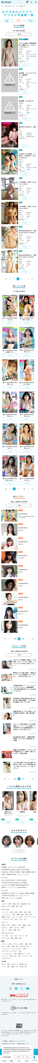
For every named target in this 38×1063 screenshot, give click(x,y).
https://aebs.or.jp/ (4, 1035)
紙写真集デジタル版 (8, 893)
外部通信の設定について (22, 1043)
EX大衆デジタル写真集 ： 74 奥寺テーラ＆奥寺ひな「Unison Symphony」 (27, 155)
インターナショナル (10, 919)
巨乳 (19, 912)
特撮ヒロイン (24, 953)
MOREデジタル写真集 (20, 882)
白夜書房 (9, 874)
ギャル (23, 919)
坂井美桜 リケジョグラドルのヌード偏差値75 (27, 74)
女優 (28, 944)
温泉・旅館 (17, 938)
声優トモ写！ (6, 898)
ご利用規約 (5, 1041)
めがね (6, 906)
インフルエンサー (9, 953)
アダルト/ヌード (6, 958)
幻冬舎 (23, 869)
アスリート (27, 956)
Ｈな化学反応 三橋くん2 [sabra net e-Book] (27, 183)
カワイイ (19, 927)
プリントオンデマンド (22, 895)
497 (23, 778)
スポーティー (30, 917)
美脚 (21, 914)
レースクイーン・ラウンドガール (14, 949)
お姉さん (16, 925)
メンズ (6, 966)
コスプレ (7, 904)
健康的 (6, 917)
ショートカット (9, 914)
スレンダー (8, 912)
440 (15, 638)
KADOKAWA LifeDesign (9, 869)
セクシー (7, 930)
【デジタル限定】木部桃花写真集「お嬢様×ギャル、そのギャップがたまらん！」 (27, 45)
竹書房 (23, 872)
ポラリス (13, 898)
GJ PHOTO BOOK (7, 882)
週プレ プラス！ (19, 21)
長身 (29, 914)
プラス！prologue (19, 893)
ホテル (6, 938)
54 (24, 489)
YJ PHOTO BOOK (21, 880)
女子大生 (25, 946)
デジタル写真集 (7, 21)
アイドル (19, 944)
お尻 (28, 912)
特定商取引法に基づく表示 (8, 1043)
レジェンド (7, 956)
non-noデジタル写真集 (8, 885)
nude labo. (19, 898)
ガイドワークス (12, 867)
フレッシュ (17, 917)
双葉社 (14, 874)
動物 (15, 966)
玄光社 (18, 869)
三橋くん (21, 131)
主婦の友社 (5, 872)
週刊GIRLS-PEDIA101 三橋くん (27, 127)
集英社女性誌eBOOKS (22, 885)
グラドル (7, 944)
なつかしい (7, 927)
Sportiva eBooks (22, 887)
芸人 (17, 956)
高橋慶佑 (28, 169)
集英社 (28, 869)
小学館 (11, 872)
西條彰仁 (28, 112)
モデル (6, 946)
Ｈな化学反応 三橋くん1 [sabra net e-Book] (27, 207)
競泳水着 (26, 904)
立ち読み (24, 65)
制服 (17, 904)
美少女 (6, 925)
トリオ (13, 936)
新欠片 (34, 872)
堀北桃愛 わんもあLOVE (26, 101)
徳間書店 (28, 872)
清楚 (17, 930)
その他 (23, 966)
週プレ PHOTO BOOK (8, 880)
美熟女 (27, 925)
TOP (2, 6)
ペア (5, 936)
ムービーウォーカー (23, 874)
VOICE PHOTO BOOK (8, 895)
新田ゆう (21, 234)
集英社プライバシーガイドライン (17, 1041)
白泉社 (4, 874)
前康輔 (28, 58)
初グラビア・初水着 (19, 964)
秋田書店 (4, 867)
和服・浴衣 (17, 906)
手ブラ (6, 964)
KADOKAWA (21, 867)
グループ (23, 936)
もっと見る (19, 850)
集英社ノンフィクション (9, 887)
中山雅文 (28, 86)
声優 (15, 946)
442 (23, 638)
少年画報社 (17, 872)
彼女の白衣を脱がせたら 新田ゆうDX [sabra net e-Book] (27, 231)
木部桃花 (21, 49)
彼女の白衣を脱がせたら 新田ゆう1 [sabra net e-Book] (27, 256)
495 (15, 778)
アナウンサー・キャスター (12, 951)
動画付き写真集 (30, 893)
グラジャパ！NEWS (31, 21)
